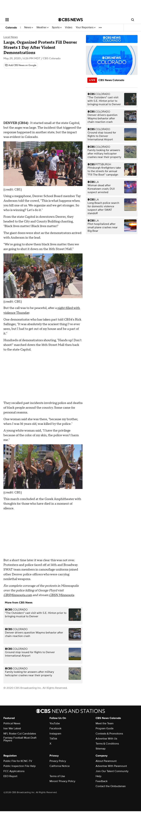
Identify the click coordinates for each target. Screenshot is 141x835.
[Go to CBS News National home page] (70, 19)
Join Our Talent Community (112, 771)
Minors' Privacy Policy (62, 781)
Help (98, 776)
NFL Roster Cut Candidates (19, 733)
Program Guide (104, 728)
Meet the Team (104, 723)
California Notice (60, 766)
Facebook (55, 728)
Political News (11, 723)
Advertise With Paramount (111, 766)
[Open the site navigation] (27, 19)
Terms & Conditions (107, 743)
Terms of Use (57, 776)
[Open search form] (132, 20)
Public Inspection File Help (19, 766)
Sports (56, 27)
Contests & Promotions (109, 733)
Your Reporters (85, 27)
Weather (41, 27)
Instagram (55, 733)
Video (68, 27)
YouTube (55, 723)
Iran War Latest (12, 728)
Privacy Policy (58, 761)
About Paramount (106, 761)
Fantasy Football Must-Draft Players (19, 739)
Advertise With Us (106, 738)
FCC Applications (13, 771)
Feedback (101, 781)
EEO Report (10, 776)
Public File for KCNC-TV (17, 761)
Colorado (11, 27)
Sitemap (100, 748)
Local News (10, 37)
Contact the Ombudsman (111, 786)
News (28, 27)
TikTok (53, 738)
